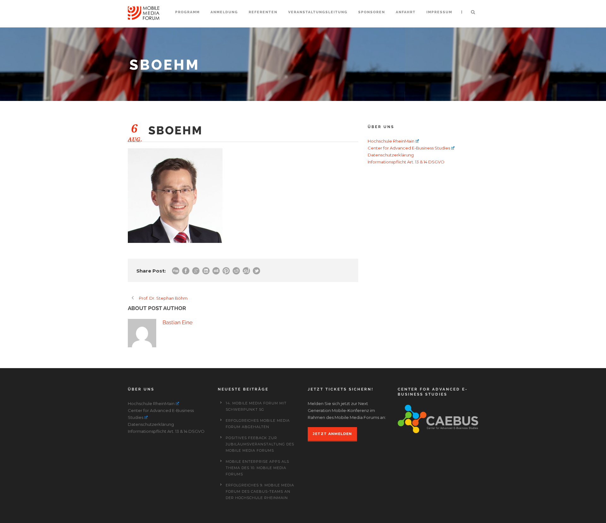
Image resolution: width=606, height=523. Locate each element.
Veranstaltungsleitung (318, 12)
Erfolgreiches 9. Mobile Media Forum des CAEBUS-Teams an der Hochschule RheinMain (260, 491)
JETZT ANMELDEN (332, 434)
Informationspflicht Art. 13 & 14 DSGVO (406, 161)
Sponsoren (371, 12)
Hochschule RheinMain (391, 141)
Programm (187, 12)
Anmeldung (224, 12)
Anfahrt (406, 12)
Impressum (439, 12)
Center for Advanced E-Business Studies (409, 147)
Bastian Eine (178, 322)
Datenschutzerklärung (391, 154)
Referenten (263, 12)
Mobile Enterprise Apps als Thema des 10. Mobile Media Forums (257, 467)
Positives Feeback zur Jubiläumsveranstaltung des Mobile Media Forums (260, 444)
